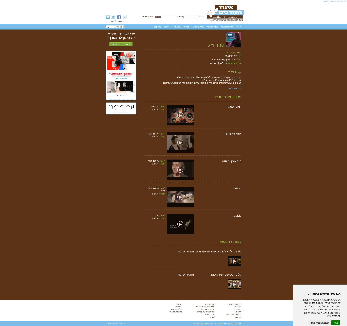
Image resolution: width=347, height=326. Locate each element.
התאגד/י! (177, 27)
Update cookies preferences (335, 1)
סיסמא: (180, 17)
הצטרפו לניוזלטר (116, 21)
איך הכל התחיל (235, 304)
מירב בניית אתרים (200, 323)
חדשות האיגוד (227, 27)
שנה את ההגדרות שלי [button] (320, 323)
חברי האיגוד (212, 27)
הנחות (186, 27)
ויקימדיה (178, 307)
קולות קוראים (176, 309)
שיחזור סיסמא (147, 17)
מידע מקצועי (198, 27)
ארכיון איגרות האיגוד (206, 309)
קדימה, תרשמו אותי (121, 44)
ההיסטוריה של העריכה (206, 312)
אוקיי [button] (336, 323)
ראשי (239, 27)
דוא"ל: (201, 17)
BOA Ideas (218, 323)
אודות (166, 27)
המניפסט (237, 309)
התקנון (238, 312)
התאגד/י (178, 304)
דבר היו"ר (237, 307)
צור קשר (157, 27)
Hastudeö (233, 323)
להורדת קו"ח (235, 88)
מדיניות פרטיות (176, 312)
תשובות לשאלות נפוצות (205, 307)
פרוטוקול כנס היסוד (233, 314)
